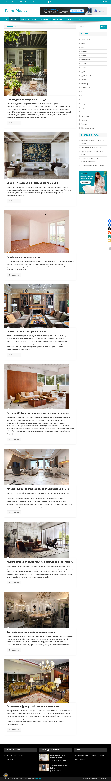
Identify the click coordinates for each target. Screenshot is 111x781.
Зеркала (84, 80)
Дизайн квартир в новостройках (23, 257)
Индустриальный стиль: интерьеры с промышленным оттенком (40, 562)
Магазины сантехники (40, 2)
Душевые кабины (87, 76)
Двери (83, 63)
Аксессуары (85, 39)
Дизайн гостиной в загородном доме (26, 331)
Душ (83, 72)
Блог (83, 47)
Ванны (34, 19)
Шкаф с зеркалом (87, 128)
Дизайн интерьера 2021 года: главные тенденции (32, 183)
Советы (79, 19)
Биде (83, 43)
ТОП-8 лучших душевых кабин (92, 147)
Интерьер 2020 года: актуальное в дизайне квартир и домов (38, 413)
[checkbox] (5, 775)
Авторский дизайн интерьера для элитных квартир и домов (38, 489)
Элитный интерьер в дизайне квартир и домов (31, 632)
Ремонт (24, 19)
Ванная (84, 51)
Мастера (52, 2)
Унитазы (84, 124)
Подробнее (15, 123)
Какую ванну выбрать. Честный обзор (92, 142)
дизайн (101, 755)
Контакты (28, 2)
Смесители (85, 116)
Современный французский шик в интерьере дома (33, 706)
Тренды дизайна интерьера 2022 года (26, 99)
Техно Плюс (38, 778)
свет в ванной (80, 760)
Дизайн (13, 19)
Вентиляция (57, 19)
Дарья (64, 760)
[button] (109, 221)
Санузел (84, 104)
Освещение (85, 88)
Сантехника (44, 19)
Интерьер (84, 84)
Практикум (69, 19)
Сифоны (84, 112)
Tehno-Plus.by (15, 11)
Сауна (83, 108)
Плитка (84, 92)
